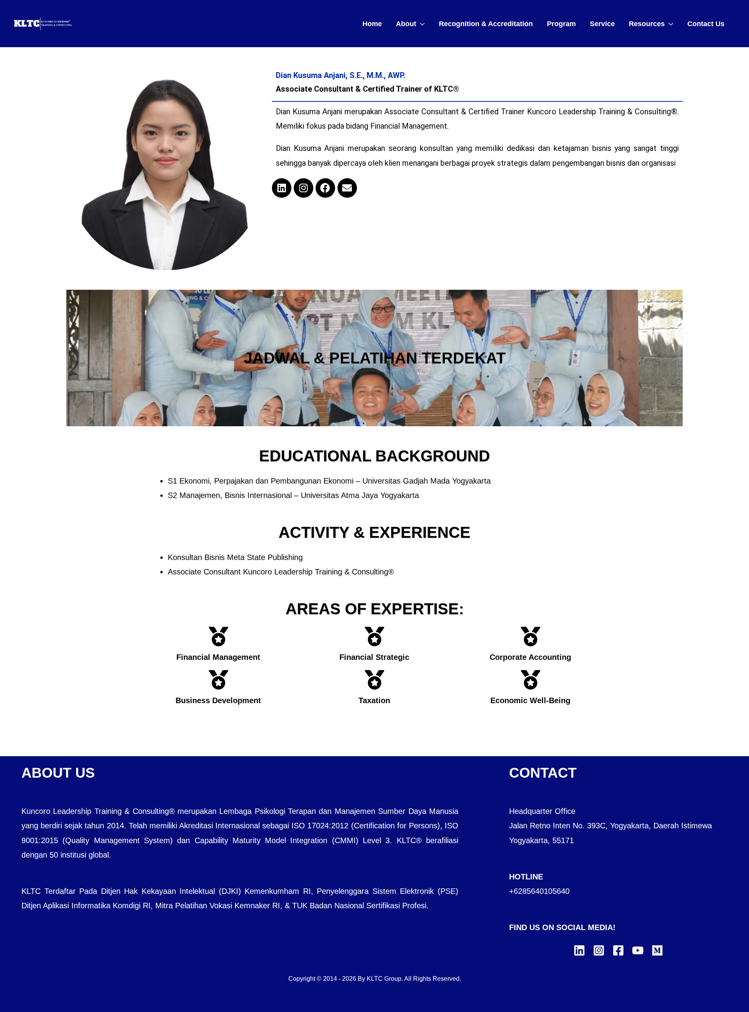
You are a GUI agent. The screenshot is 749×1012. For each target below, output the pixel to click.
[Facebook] (325, 188)
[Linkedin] (281, 188)
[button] (420, 24)
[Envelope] (347, 188)
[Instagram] (303, 188)
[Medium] (657, 950)
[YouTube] (638, 950)
